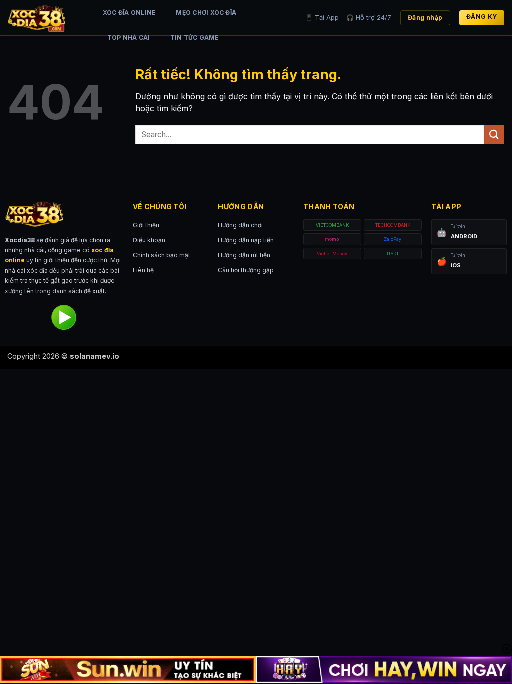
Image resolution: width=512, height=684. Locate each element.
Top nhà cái (129, 37)
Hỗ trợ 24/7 (369, 17)
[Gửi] (494, 134)
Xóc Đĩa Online (129, 12)
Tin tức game (195, 37)
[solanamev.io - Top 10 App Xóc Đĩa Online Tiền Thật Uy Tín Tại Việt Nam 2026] (45, 17)
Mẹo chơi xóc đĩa (206, 12)
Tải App (322, 17)
